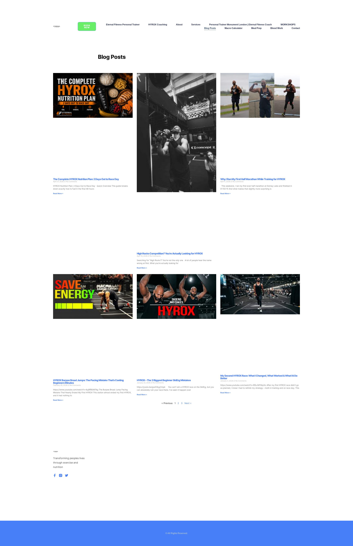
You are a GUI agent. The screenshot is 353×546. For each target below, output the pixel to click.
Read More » (58, 193)
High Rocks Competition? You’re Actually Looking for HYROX (170, 253)
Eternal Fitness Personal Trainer (123, 24)
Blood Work (276, 28)
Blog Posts (210, 28)
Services (195, 24)
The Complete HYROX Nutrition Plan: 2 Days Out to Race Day (86, 179)
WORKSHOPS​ (288, 24)
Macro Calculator (233, 28)
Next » (187, 403)
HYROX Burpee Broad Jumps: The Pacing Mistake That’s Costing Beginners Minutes (88, 381)
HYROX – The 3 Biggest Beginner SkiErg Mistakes (164, 380)
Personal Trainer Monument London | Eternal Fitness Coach (240, 24)
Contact (296, 28)
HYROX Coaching (157, 24)
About (179, 24)
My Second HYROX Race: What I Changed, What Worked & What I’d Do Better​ (258, 377)
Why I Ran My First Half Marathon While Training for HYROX (252, 179)
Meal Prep (256, 28)
